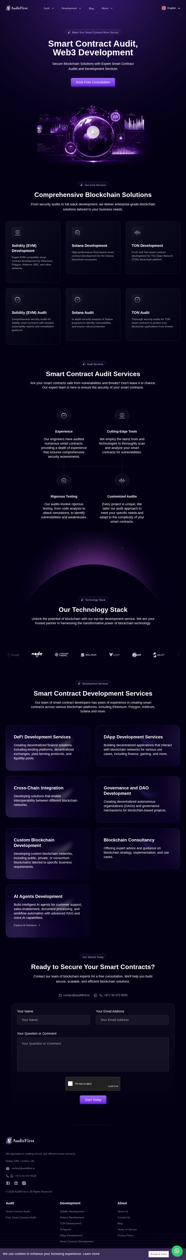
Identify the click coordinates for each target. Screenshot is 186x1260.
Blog (91, 8)
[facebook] (8, 1183)
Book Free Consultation (93, 82)
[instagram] (24, 1183)
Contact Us (124, 1217)
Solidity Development (72, 1211)
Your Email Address (110, 1011)
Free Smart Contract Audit (21, 1217)
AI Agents (65, 1229)
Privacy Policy (125, 1235)
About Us (123, 1211)
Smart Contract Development (76, 1241)
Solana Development (72, 1217)
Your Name (25, 1011)
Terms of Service (127, 1229)
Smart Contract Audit (18, 1211)
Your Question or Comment (36, 1033)
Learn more (91, 1254)
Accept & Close (158, 1254)
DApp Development (71, 1235)
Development (69, 8)
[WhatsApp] (95, 995)
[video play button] (93, 132)
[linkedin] (16, 1183)
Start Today (93, 1100)
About (105, 8)
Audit (47, 8)
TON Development (70, 1223)
